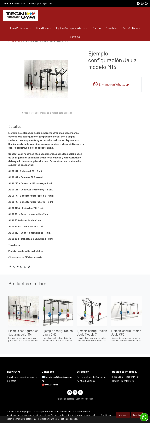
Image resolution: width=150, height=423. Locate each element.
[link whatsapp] (146, 3)
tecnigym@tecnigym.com (40, 3)
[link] (20, 15)
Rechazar (123, 414)
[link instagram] (142, 3)
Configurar (106, 414)
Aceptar (137, 414)
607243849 (20, 3)
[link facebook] (138, 3)
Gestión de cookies (84, 398)
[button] (20, 28)
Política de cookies (65, 398)
